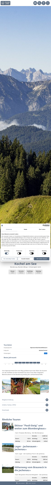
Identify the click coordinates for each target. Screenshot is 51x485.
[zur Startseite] (5, 3)
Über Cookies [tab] (42, 229)
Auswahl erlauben (25, 258)
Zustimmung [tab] (9, 229)
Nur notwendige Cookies (9, 258)
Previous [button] (4, 386)
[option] (25, 127)
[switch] (19, 253)
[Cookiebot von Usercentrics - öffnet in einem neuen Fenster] (43, 226)
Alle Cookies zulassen (42, 258)
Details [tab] (25, 229)
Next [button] (46, 386)
